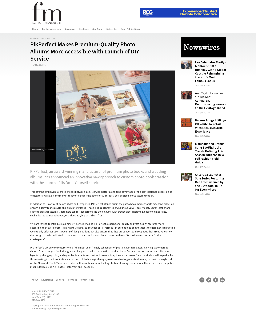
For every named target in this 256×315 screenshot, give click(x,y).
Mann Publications (130, 28)
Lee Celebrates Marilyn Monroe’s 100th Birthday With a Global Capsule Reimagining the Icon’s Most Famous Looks (210, 71)
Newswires (69, 28)
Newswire (35, 38)
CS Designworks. (58, 308)
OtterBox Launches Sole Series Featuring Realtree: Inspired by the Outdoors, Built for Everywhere (209, 182)
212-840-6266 (38, 300)
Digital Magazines (51, 28)
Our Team (97, 28)
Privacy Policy (87, 279)
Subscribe (111, 28)
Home (35, 28)
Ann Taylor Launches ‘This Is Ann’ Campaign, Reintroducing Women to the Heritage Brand (210, 100)
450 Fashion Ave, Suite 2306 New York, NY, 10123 (45, 296)
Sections (83, 28)
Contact (72, 279)
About (35, 279)
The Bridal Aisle (48, 38)
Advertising (47, 279)
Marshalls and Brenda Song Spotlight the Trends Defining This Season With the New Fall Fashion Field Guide (209, 153)
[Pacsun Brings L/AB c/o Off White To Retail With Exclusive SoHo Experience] (186, 122)
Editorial (60, 279)
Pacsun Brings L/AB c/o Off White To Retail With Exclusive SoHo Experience (210, 125)
